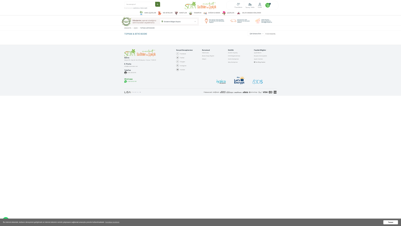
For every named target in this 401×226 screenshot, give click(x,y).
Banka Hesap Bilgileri (208, 56)
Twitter (182, 57)
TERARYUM (197, 13)
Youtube (182, 69)
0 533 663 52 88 (131, 81)
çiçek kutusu (136, 8)
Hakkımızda (205, 52)
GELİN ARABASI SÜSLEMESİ (251, 13)
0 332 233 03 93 (131, 72)
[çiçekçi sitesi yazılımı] (132, 92)
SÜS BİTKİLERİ (167, 13)
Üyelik (260, 7)
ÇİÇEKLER (230, 13)
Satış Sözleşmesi (233, 62)
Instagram (183, 65)
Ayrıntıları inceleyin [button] (112, 222)
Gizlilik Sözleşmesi (233, 59)
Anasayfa (127, 28)
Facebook (183, 54)
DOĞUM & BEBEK (214, 13)
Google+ (182, 61)
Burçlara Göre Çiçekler (260, 56)
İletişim (204, 59)
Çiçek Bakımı (257, 52)
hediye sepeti (143, 8)
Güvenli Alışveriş (232, 52)
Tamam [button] (390, 222)
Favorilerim (238, 7)
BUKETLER (183, 13)
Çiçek (136, 28)
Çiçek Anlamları (258, 59)
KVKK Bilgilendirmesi (234, 56)
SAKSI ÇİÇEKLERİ (150, 13)
